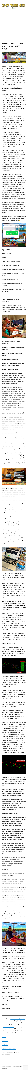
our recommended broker (17, 1018)
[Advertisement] (14, 28)
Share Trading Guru (6, 1066)
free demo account (8, 1026)
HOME (4, 1036)
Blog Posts (5, 1040)
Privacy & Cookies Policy (9, 1048)
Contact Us (5, 1044)
